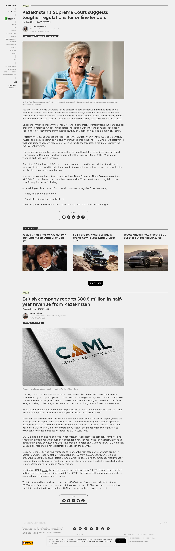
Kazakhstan (12, 85)
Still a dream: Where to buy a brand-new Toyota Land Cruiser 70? (94, 238)
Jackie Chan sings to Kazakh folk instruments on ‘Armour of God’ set (44, 238)
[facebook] (108, 528)
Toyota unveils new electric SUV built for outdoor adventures (145, 236)
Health (13, 47)
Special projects (10, 72)
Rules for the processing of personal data (139, 538)
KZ (15, 12)
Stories (13, 36)
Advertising (12, 69)
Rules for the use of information (136, 542)
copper (26, 323)
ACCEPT (120, 541)
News (14, 25)
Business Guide (10, 33)
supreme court (52, 36)
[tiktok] (97, 528)
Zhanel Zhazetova (38, 26)
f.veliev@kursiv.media (37, 318)
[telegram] (85, 528)
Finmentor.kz (74, 403)
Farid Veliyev (36, 313)
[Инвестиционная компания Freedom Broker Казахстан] (10, 19)
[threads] (102, 528)
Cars (14, 27)
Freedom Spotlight (9, 75)
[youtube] (91, 528)
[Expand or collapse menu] (15, 60)
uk (42, 323)
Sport (14, 53)
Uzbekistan (12, 88)
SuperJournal (11, 45)
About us (80, 534)
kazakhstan (40, 36)
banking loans (29, 36)
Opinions (13, 30)
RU (9, 12)
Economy (13, 50)
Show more (95, 283)
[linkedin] (74, 528)
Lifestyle (13, 42)
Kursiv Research (10, 39)
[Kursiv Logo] (10, 5)
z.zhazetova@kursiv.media (39, 31)
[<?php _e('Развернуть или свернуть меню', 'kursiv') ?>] (15, 82)
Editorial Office (10, 66)
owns (45, 470)
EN (12, 12)
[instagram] (80, 528)
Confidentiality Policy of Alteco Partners (139, 534)
